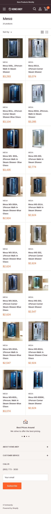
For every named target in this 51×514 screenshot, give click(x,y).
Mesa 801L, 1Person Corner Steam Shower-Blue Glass (12, 114)
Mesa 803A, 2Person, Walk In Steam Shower (38, 114)
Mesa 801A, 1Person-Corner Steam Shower (35, 69)
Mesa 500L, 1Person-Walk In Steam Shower (13, 69)
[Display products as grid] (42, 32)
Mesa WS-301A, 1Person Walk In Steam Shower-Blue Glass (12, 257)
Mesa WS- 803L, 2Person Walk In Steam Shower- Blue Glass (12, 160)
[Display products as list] (47, 32)
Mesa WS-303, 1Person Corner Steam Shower (35, 304)
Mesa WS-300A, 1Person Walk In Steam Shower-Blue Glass (12, 209)
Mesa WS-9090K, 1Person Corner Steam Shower (36, 400)
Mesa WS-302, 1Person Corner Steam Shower (35, 255)
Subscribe (12, 486)
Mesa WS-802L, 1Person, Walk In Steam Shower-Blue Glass (12, 402)
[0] (46, 9)
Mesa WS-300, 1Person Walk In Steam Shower (35, 159)
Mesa (5, 62)
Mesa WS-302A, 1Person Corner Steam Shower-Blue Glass (12, 305)
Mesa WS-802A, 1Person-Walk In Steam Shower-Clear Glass (37, 353)
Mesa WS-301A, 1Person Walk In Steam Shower (35, 207)
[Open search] (34, 8)
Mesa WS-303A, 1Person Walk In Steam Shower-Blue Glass (12, 353)
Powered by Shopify (10, 508)
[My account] (40, 8)
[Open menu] (4, 9)
